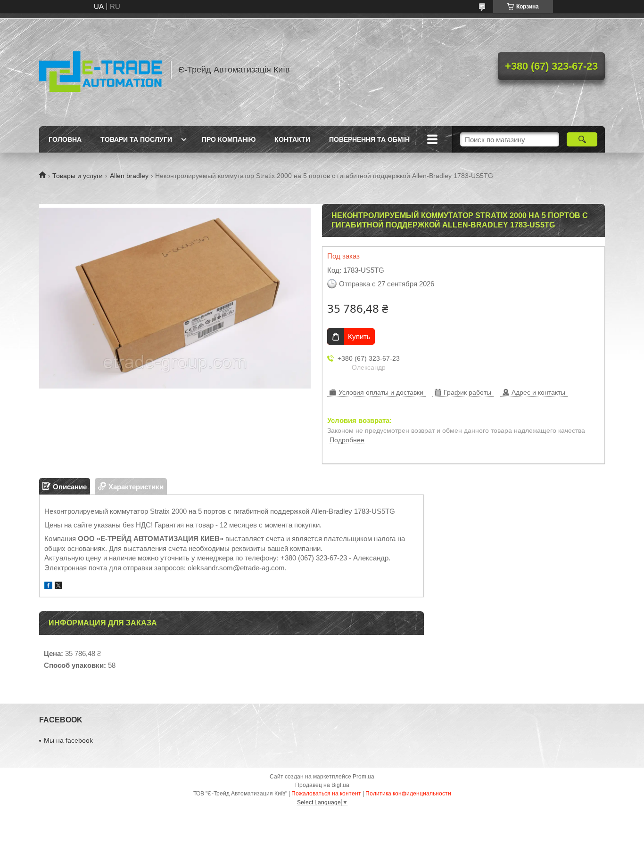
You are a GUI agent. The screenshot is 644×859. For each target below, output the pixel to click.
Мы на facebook (68, 740)
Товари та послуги (136, 139)
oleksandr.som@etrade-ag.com (236, 568)
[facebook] (48, 587)
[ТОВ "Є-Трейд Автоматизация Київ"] (100, 69)
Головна (65, 139)
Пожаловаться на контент (326, 793)
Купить (359, 336)
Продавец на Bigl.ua (322, 785)
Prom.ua (363, 776)
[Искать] (582, 139)
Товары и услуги (77, 175)
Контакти (292, 139)
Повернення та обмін (369, 139)
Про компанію (229, 139)
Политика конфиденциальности (408, 793)
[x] (58, 587)
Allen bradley (129, 175)
